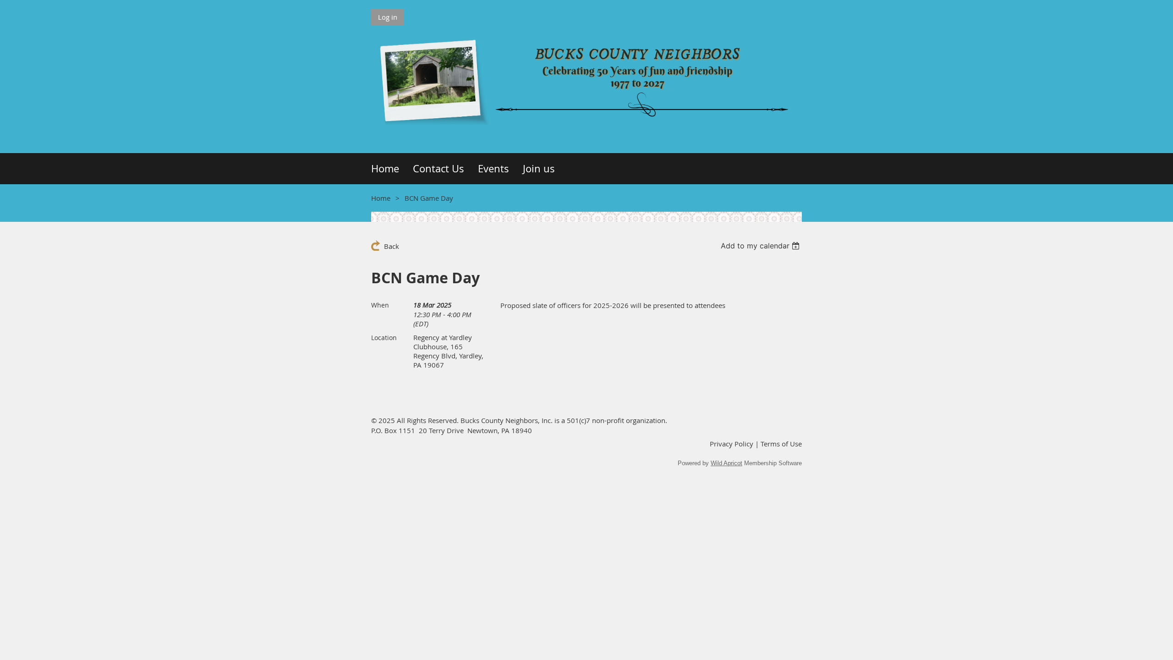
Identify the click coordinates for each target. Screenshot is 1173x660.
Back (391, 246)
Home (380, 198)
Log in (387, 17)
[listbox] (761, 245)
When (380, 305)
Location (384, 337)
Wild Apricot (726, 463)
